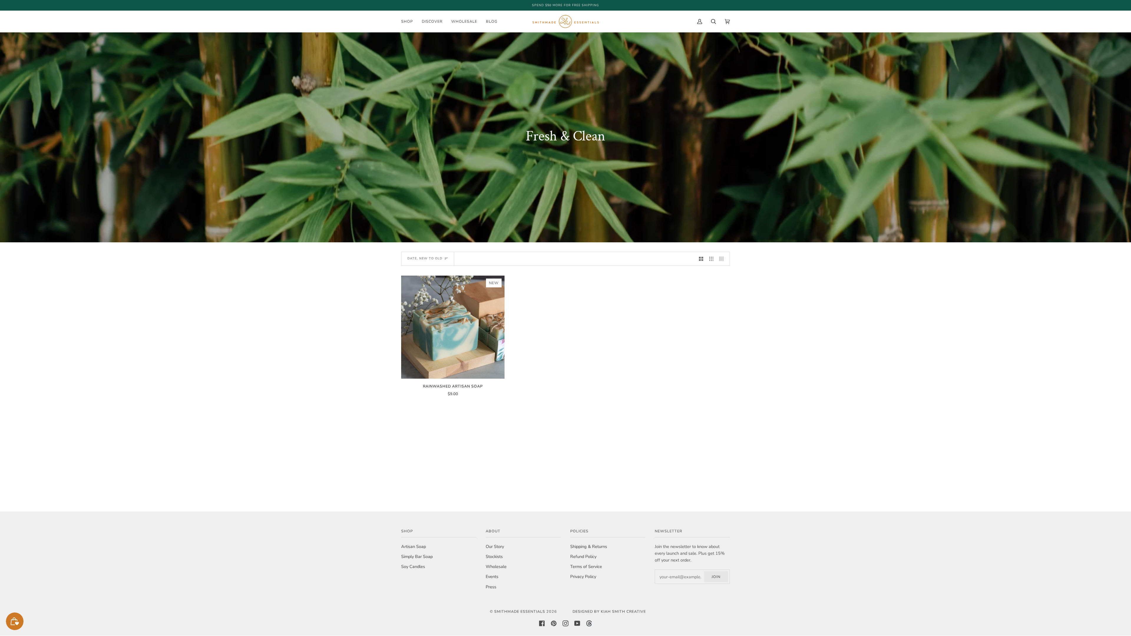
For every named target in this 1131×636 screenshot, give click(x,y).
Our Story (495, 546)
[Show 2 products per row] (701, 259)
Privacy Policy (583, 576)
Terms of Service (586, 566)
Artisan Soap (413, 546)
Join (716, 576)
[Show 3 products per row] (711, 259)
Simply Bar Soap (417, 556)
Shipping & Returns (588, 546)
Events (492, 576)
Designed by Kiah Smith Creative (609, 611)
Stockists (494, 556)
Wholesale (496, 566)
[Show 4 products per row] (723, 259)
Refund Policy (583, 556)
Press (491, 587)
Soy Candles (413, 566)
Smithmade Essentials (519, 611)
